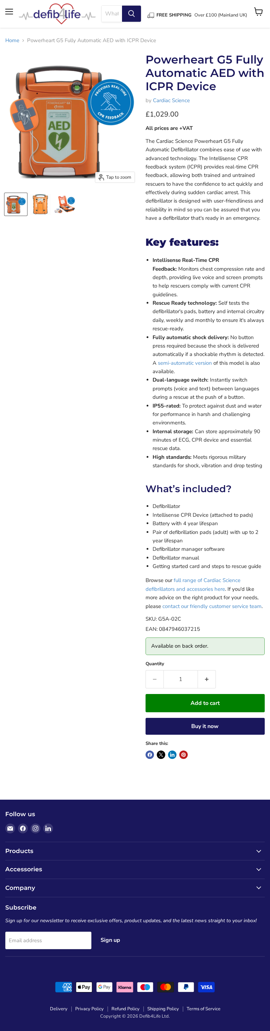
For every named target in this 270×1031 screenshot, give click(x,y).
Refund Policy (125, 1009)
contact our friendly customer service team (212, 606)
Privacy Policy (89, 1009)
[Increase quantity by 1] (207, 679)
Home (12, 41)
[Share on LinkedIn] (172, 755)
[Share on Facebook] (150, 755)
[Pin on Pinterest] (183, 755)
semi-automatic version (185, 362)
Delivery (59, 1009)
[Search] (131, 14)
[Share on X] (161, 755)
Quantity (155, 664)
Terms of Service (203, 1009)
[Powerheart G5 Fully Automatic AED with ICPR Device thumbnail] (16, 204)
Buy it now (205, 726)
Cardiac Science (171, 100)
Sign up (110, 940)
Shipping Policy (163, 1009)
